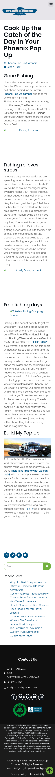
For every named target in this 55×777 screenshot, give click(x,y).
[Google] (27, 697)
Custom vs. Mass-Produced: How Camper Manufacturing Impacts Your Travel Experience (29, 598)
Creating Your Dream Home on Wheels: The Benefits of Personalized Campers (27, 620)
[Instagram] (41, 697)
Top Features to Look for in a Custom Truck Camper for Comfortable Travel (26, 632)
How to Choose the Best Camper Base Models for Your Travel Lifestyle (29, 609)
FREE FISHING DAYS (37, 342)
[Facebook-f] (14, 697)
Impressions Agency (37, 768)
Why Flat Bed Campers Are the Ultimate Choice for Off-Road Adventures (28, 586)
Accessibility (37, 774)
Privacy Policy (19, 774)
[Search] (47, 566)
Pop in (29, 509)
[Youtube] (34, 697)
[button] (50, 4)
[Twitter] (21, 697)
